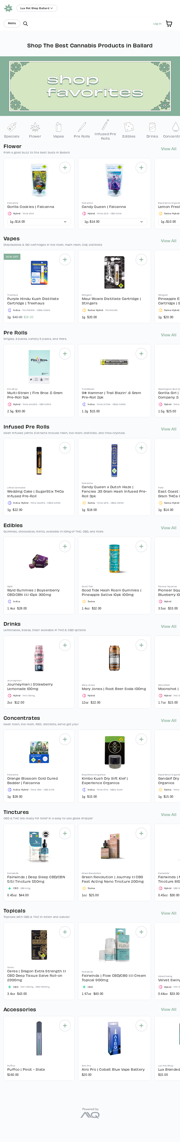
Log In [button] (157, 23)
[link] (11, 129)
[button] (169, 24)
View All (168, 148)
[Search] (25, 23)
